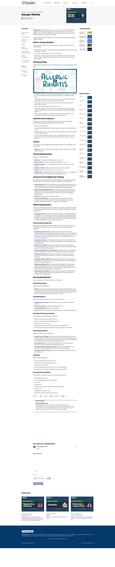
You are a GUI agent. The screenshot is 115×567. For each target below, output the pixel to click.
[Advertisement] (55, 427)
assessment (43, 299)
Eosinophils (44, 196)
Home (23, 12)
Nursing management (38, 280)
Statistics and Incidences (25, 40)
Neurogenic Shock (82, 109)
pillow (59, 218)
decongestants (44, 227)
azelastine (51, 241)
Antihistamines (54, 231)
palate (51, 170)
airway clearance (44, 302)
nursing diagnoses (58, 299)
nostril (35, 97)
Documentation (36, 375)
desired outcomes (53, 392)
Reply (75, 446)
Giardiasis (81, 96)
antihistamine (71, 225)
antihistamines (46, 231)
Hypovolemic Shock (82, 135)
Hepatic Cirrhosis (82, 131)
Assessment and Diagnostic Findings (26, 52)
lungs (65, 115)
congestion (40, 162)
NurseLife (84, 2)
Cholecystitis (81, 153)
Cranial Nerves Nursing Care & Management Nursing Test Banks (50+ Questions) (82, 42)
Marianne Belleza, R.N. (28, 18)
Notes (66, 2)
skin (38, 187)
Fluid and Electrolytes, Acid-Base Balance (82, 176)
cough (35, 237)
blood (43, 102)
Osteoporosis (81, 118)
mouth (55, 319)
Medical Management (24, 56)
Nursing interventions (38, 333)
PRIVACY (54, 538)
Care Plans (48, 2)
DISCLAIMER (59, 538)
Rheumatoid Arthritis (82, 144)
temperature (67, 94)
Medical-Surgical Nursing (32, 12)
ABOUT (50, 538)
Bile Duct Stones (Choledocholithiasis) (83, 167)
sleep (34, 34)
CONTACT (64, 538)
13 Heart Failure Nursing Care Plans (82, 49)
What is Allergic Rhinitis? (25, 33)
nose (51, 65)
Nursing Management (24, 66)
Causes (23, 44)
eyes (62, 170)
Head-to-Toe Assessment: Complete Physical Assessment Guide (82, 33)
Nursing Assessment (25, 71)
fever (55, 30)
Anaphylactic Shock (82, 113)
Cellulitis (48, 515)
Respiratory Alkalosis (27, 515)
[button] (91, 3)
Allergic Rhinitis (82, 100)
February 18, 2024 (39, 447)
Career (75, 2)
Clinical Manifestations (25, 47)
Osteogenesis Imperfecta (81, 149)
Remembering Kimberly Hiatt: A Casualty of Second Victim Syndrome (82, 46)
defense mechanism (56, 113)
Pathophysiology (25, 36)
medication (61, 344)
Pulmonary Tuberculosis (81, 171)
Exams (57, 2)
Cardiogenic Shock (82, 140)
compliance (49, 350)
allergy (39, 53)
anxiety (57, 325)
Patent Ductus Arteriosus (81, 162)
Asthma (52, 135)
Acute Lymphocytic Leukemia (82, 158)
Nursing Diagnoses (25, 75)
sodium (54, 227)
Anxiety (36, 310)
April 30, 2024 (30, 17)
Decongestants (51, 253)
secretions (36, 304)
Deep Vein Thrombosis (81, 123)
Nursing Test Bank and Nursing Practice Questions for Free (82, 37)
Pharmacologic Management (26, 61)
